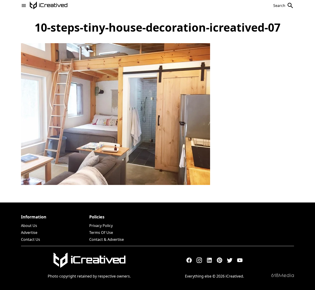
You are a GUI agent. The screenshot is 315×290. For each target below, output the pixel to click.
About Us (29, 225)
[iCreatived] (89, 260)
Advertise (29, 232)
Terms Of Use (101, 232)
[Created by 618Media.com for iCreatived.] (282, 275)
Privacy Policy (101, 225)
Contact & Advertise (106, 239)
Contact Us (30, 239)
